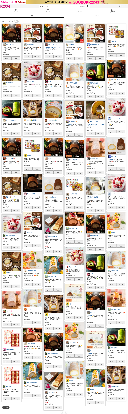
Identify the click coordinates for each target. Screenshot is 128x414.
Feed (16, 10)
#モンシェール (92, 126)
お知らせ (80, 10)
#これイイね (69, 124)
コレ (7, 58)
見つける (48, 10)
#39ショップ (54, 47)
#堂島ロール (90, 124)
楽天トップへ (123, 6)
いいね (16, 58)
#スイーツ (99, 126)
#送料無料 (47, 47)
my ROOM (112, 10)
